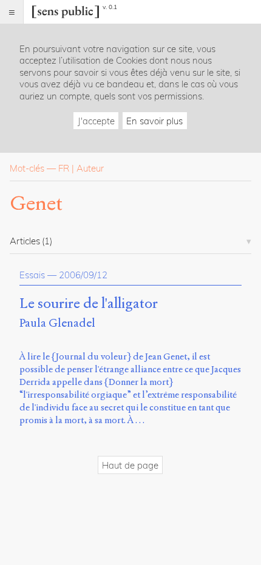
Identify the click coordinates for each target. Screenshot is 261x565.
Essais (32, 275)
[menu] (12, 12)
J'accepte (96, 121)
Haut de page (130, 465)
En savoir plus (154, 121)
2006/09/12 (83, 275)
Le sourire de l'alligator (88, 303)
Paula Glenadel (57, 323)
